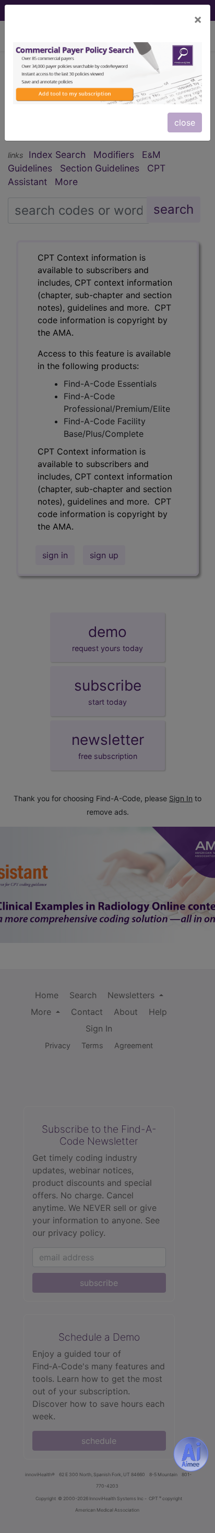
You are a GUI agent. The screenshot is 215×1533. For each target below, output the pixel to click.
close (184, 122)
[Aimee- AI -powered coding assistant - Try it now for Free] (191, 1453)
